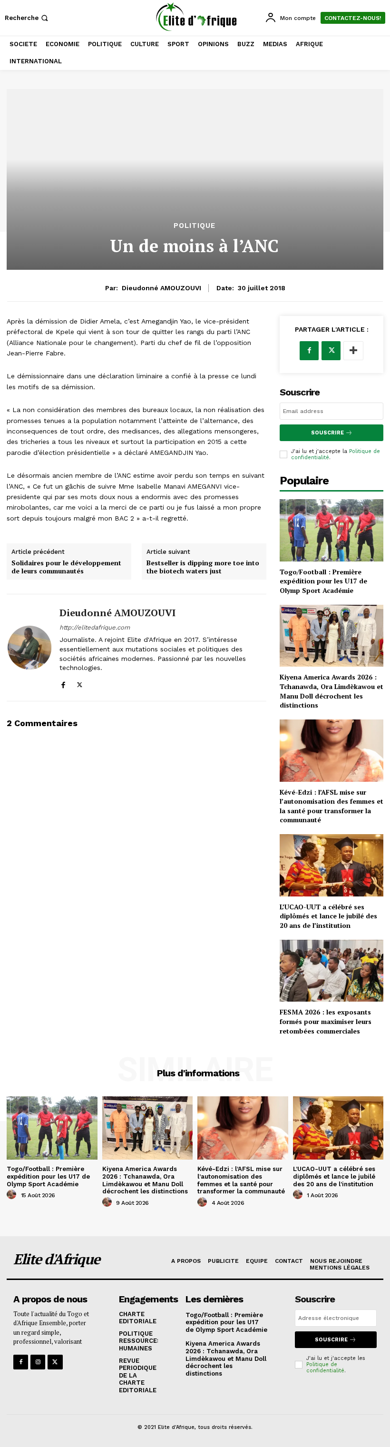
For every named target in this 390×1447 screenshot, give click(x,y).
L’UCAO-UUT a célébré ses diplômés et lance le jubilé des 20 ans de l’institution (328, 916)
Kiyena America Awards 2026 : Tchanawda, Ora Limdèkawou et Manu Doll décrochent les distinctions (331, 690)
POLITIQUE (194, 225)
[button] (27, 18)
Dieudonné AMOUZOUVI (161, 288)
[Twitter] (79, 683)
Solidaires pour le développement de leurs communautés (66, 567)
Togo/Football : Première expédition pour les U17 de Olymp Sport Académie (323, 581)
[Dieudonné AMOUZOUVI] (29, 647)
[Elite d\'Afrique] (196, 16)
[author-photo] (13, 1195)
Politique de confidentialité (325, 1367)
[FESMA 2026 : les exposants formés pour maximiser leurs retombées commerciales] (331, 971)
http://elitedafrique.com (94, 627)
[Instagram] (37, 1362)
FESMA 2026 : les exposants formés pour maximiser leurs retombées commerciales (325, 1021)
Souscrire (327, 433)
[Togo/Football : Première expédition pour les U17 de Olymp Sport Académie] (331, 530)
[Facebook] (63, 683)
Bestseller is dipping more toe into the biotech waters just (202, 567)
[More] (353, 350)
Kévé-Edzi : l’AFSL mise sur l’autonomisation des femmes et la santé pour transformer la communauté (331, 806)
